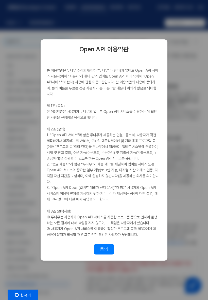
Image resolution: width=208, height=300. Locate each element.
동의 (104, 249)
